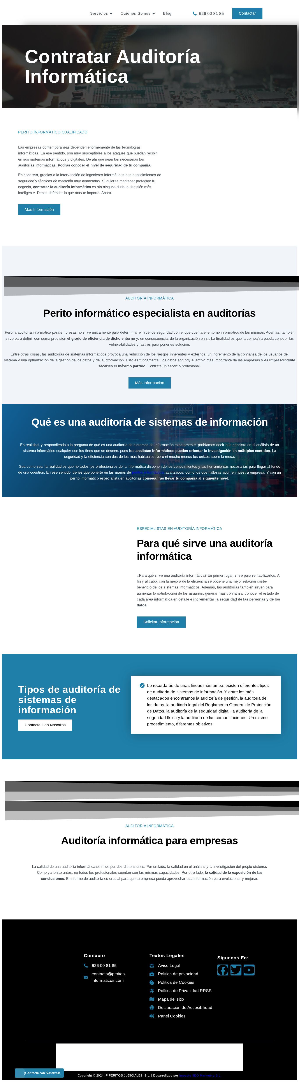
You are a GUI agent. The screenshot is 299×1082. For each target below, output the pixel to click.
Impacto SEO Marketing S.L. (200, 1075)
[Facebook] (222, 970)
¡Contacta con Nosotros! (42, 1073)
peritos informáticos (148, 472)
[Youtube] (249, 970)
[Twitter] (235, 970)
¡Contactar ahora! (266, 8)
